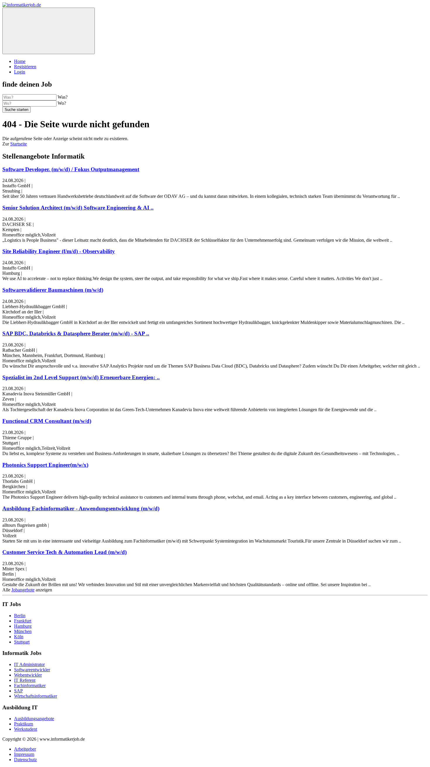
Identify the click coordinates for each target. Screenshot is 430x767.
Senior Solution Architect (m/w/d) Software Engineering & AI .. (78, 208)
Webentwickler (28, 674)
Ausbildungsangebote (34, 718)
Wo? (62, 103)
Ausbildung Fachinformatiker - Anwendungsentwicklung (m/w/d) (80, 508)
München (23, 631)
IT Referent (24, 680)
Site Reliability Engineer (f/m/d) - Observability (58, 251)
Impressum (24, 754)
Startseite (18, 143)
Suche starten (16, 109)
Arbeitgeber (25, 749)
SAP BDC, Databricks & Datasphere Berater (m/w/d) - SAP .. (75, 333)
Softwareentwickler (32, 669)
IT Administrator (29, 664)
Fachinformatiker (30, 685)
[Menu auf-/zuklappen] (48, 31)
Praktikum (23, 723)
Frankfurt (22, 620)
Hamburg (23, 626)
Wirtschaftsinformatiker (35, 696)
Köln (18, 636)
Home (19, 61)
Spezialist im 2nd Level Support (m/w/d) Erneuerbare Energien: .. (81, 377)
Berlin (19, 615)
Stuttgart (22, 641)
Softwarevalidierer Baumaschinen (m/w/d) (52, 290)
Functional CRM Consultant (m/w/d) (46, 421)
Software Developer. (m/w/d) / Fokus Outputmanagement (70, 169)
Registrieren (25, 66)
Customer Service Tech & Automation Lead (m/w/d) (64, 552)
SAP (18, 690)
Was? (63, 97)
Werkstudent (25, 729)
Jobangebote (23, 589)
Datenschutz (25, 759)
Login (19, 71)
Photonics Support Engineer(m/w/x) (45, 465)
